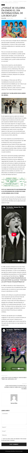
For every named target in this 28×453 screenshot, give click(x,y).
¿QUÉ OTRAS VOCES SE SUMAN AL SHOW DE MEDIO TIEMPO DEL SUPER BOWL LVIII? (13, 378)
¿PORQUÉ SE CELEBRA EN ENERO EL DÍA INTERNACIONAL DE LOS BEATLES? (13, 11)
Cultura (10, 1)
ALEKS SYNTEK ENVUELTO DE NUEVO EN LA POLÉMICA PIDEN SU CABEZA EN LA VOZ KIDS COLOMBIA (15, 387)
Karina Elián (3, 18)
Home (2, 1)
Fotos (6, 1)
